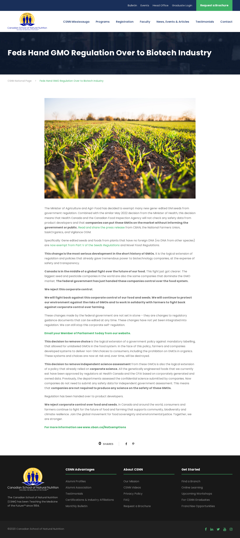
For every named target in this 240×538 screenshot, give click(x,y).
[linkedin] (211, 529)
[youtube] (224, 529)
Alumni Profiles (76, 481)
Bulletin (132, 5)
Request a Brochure (214, 5)
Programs (103, 22)
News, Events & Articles (173, 22)
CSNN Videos (132, 487)
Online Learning (192, 487)
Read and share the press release (101, 227)
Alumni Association (78, 487)
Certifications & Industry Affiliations (90, 500)
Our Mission (131, 481)
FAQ (126, 500)
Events (145, 5)
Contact (226, 22)
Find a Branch (190, 481)
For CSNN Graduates (195, 500)
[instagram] (231, 529)
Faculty (145, 22)
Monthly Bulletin (76, 506)
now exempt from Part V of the (85, 245)
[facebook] (206, 529)
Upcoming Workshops (196, 494)
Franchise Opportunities (198, 506)
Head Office (160, 5)
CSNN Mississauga (76, 22)
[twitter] (218, 529)
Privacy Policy (133, 494)
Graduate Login (182, 5)
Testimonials (205, 22)
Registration (125, 22)
